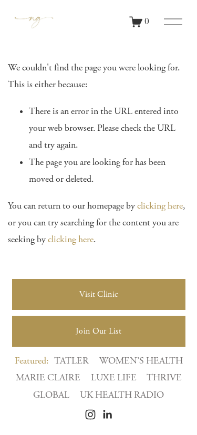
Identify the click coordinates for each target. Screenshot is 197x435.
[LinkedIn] (107, 414)
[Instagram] (90, 414)
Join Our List (98, 331)
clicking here (160, 206)
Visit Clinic (98, 294)
